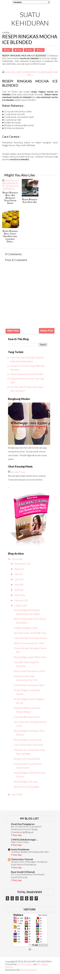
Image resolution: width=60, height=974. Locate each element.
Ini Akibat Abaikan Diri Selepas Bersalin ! (30, 852)
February (19, 600)
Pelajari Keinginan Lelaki (25, 627)
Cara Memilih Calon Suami (26, 716)
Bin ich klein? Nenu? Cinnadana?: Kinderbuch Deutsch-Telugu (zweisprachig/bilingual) (26, 829)
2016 (14, 559)
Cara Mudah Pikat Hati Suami (28, 744)
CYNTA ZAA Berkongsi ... (24, 839)
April (16, 589)
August (17, 568)
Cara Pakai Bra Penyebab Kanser (30, 638)
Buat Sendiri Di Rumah (23, 871)
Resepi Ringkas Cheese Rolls (28, 739)
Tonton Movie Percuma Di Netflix (26, 374)
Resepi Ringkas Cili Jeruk (26, 781)
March (17, 595)
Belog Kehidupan (28, 969)
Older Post (13, 330)
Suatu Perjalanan (20, 849)
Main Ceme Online (20, 842)
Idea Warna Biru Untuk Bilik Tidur (30, 632)
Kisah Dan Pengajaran (23, 824)
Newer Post (46, 330)
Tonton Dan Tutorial (22, 859)
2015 (14, 794)
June (17, 579)
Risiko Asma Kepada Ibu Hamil (29, 643)
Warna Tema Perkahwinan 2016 (29, 671)
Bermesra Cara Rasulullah (26, 786)
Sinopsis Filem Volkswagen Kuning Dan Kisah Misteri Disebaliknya (29, 863)
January (18, 605)
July (16, 574)
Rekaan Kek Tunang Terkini (27, 758)
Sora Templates (25, 964)
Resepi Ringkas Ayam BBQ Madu (30, 657)
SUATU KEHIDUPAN (30, 19)
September (20, 563)
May (16, 584)
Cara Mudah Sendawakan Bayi (29, 685)
